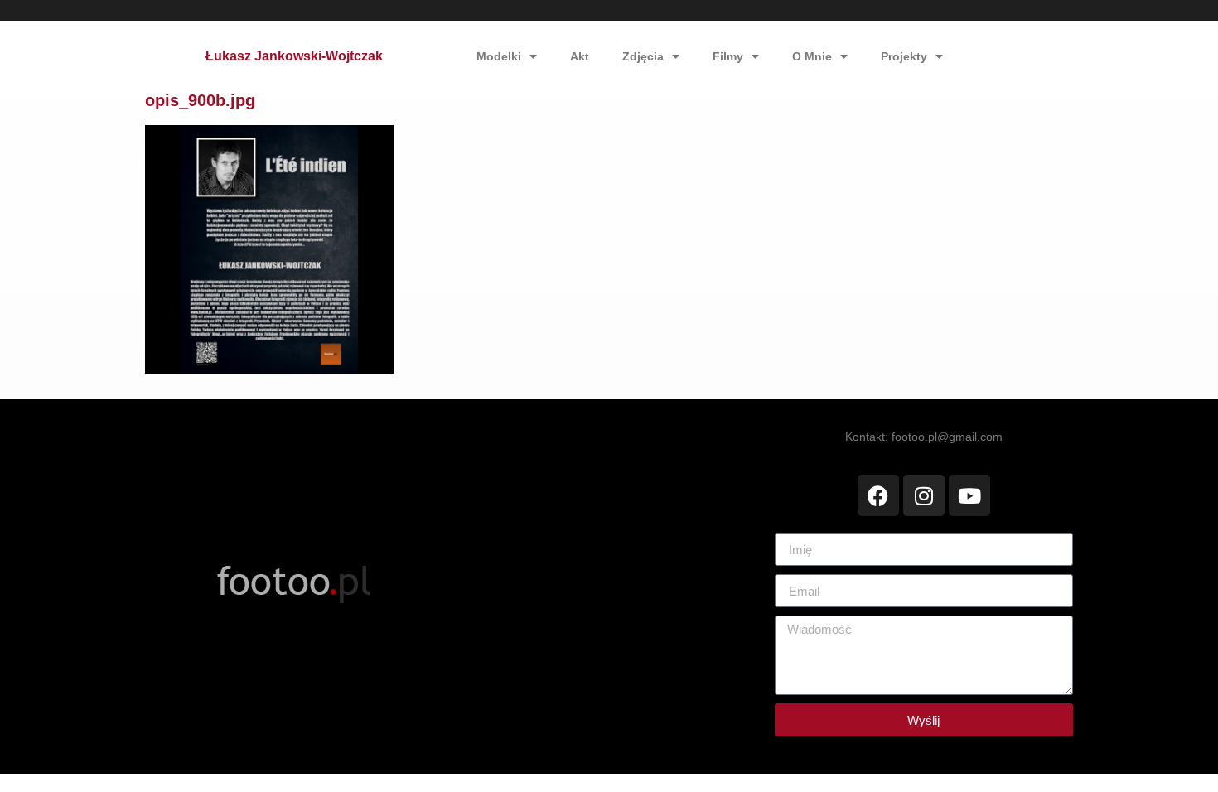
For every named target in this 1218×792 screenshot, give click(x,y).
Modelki (498, 56)
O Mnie (812, 56)
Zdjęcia (643, 56)
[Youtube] (969, 495)
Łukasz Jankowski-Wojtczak (294, 56)
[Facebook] (878, 495)
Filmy (728, 56)
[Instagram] (924, 495)
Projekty (904, 56)
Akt (579, 56)
